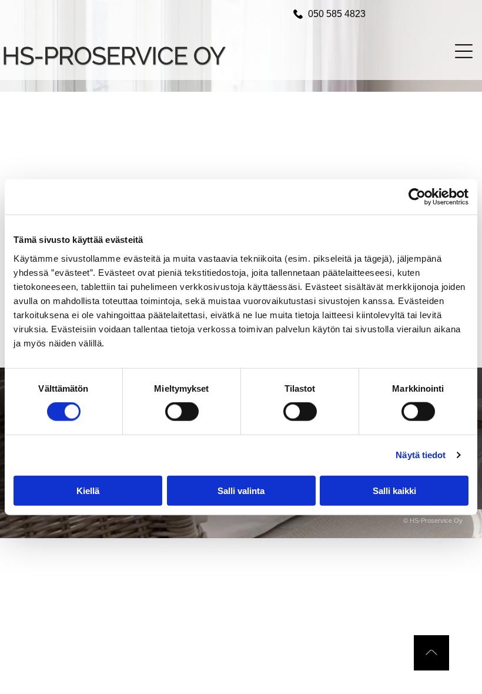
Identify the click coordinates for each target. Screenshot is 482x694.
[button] (464, 51)
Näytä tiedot (421, 455)
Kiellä (87, 490)
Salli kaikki (394, 490)
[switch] (182, 411)
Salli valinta (241, 490)
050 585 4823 (337, 14)
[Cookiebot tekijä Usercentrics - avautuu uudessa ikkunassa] (417, 197)
